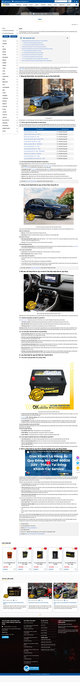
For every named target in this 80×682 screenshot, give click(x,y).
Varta (44, 165)
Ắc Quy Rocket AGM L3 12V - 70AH (32, 156)
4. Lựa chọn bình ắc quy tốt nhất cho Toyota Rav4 (32, 54)
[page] (74, 1)
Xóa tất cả (13, 36)
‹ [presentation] (2, 598)
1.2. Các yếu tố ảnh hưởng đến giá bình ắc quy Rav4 (33, 44)
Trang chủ (37, 13)
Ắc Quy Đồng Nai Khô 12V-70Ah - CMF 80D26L (34, 151)
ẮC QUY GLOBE (44, 635)
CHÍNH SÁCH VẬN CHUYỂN (46, 642)
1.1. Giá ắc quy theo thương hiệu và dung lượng (32, 42)
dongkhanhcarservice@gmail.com (21, 1)
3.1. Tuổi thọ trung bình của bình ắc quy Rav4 (31, 50)
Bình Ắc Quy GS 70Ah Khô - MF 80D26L (32, 153)
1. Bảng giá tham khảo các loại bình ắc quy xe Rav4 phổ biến (34, 40)
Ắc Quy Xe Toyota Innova (31, 181)
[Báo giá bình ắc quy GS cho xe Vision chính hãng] (40, 591)
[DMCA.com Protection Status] (5, 637)
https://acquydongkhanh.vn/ (31, 527)
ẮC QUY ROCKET (44, 627)
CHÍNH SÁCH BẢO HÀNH (45, 647)
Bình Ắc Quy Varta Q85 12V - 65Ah (31, 136)
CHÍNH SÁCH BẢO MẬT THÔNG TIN (47, 649)
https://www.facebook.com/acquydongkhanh (35, 533)
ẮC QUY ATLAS (44, 630)
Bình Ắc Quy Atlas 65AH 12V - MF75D (32, 134)
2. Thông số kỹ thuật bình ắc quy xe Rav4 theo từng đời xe (33, 46)
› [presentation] (77, 598)
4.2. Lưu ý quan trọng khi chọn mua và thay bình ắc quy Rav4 (35, 58)
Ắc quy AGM (33, 169)
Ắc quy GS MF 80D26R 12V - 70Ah (31, 146)
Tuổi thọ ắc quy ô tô (23, 320)
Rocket (51, 165)
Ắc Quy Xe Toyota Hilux (35, 267)
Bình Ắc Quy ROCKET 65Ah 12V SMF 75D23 (33, 139)
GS (23, 167)
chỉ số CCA (75, 246)
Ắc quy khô (23, 417)
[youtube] (77, 1)
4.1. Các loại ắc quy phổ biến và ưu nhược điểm (32, 56)
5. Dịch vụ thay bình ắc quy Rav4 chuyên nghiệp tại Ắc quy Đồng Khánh (36, 60)
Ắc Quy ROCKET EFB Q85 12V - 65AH (32, 141)
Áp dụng (6, 36)
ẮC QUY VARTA (44, 632)
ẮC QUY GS (43, 625)
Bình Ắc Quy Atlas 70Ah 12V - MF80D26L (33, 144)
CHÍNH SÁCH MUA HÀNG (45, 639)
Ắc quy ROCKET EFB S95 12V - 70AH (32, 148)
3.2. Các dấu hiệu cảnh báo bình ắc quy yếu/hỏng (32, 52)
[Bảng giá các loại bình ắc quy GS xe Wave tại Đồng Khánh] (14, 591)
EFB (49, 169)
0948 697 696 (7, 1)
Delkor (47, 165)
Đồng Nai (27, 167)
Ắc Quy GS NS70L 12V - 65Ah (30, 132)
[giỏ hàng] (76, 5)
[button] (39, 614)
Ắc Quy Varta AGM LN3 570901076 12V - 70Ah (34, 158)
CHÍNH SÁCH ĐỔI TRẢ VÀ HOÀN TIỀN (48, 644)
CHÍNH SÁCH (44, 637)
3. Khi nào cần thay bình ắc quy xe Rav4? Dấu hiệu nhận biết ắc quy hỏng (37, 48)
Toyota (42, 13)
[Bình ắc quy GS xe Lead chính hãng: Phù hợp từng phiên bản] (65, 591)
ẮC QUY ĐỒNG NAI (44, 622)
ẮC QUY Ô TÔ (44, 620)
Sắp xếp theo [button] (74, 24)
